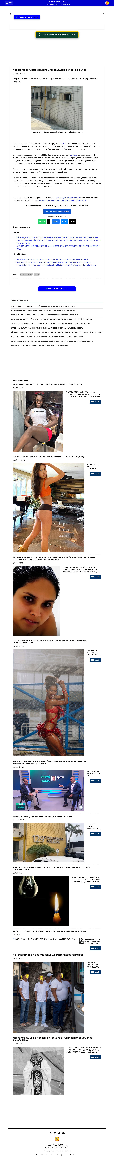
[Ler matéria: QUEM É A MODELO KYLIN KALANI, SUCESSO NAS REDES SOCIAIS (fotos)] (96, 469)
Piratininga (73, 155)
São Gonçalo (61, 198)
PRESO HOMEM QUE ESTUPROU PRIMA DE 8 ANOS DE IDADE (42, 816)
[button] (9, 3)
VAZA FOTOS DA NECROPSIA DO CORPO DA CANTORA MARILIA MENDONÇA (49, 931)
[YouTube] (63, 1133)
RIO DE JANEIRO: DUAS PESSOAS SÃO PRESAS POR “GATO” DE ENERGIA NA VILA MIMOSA (43, 310)
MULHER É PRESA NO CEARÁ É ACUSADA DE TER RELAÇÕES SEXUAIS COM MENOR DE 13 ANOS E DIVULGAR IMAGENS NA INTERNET (54, 558)
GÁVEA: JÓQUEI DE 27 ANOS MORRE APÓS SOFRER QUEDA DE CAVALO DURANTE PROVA (43, 306)
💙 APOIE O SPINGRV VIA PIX (26, 17)
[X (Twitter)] (55, 1133)
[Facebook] (50, 1133)
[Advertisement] (57, 52)
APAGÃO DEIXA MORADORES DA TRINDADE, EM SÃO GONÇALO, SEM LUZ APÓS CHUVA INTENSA (51, 869)
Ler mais (95, 401)
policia (36, 274)
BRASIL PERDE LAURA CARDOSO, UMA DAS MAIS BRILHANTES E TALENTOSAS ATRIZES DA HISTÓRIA (47, 328)
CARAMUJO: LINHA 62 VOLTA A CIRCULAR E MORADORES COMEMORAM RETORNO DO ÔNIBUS (44, 315)
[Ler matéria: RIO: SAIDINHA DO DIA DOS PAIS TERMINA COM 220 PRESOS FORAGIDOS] (96, 967)
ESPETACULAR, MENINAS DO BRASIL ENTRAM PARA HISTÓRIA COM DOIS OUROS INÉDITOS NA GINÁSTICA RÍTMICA (52, 341)
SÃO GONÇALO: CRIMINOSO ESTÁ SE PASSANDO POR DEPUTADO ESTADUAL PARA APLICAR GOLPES (57, 237)
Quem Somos (64, 1155)
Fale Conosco (74, 1155)
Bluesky (64, 221)
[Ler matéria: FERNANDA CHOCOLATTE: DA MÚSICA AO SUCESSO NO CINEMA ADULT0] (96, 396)
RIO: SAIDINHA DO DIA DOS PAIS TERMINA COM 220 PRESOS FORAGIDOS (48, 955)
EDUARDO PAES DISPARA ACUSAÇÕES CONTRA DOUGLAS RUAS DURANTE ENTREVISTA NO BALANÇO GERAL (50, 323)
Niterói (61, 143)
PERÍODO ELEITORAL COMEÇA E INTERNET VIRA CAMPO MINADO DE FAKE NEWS (40, 345)
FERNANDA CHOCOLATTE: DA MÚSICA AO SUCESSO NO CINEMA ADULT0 (48, 384)
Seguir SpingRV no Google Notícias (57, 211)
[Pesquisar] (103, 14)
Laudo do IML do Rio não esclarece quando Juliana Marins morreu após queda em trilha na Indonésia (56, 265)
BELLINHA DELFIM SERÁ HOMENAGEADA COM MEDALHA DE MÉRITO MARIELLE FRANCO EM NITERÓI (47, 337)
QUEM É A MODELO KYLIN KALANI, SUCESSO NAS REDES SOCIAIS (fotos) (48, 457)
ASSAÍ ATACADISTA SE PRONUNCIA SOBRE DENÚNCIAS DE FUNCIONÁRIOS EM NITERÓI (52, 259)
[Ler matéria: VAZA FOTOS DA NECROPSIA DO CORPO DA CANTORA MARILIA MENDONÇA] (96, 943)
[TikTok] (59, 1133)
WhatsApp (42, 221)
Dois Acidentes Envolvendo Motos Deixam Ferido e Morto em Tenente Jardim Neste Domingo (54, 262)
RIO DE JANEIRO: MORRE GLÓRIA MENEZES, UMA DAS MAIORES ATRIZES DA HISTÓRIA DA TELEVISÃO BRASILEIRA (51, 319)
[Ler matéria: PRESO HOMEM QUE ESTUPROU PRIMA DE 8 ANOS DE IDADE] (96, 828)
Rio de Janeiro (74, 198)
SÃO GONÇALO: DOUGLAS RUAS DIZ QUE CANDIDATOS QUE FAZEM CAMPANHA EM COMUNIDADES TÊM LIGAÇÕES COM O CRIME (57, 332)
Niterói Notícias (26, 274)
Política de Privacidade (42, 1155)
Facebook (55, 221)
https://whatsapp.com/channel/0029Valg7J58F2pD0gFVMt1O (61, 200)
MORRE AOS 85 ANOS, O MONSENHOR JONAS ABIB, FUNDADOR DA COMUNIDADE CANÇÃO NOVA (52, 1039)
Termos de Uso (55, 1155)
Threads (72, 221)
